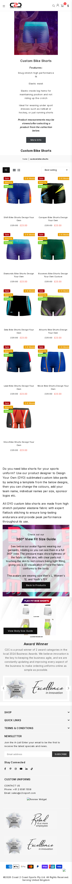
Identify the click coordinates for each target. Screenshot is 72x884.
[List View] (19, 170)
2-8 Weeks (30, 178)
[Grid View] (14, 170)
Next (68, 688)
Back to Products (36, 585)
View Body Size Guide (20, 630)
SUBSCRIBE (61, 754)
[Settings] (67, 5)
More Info (36, 139)
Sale (7, 178)
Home (25, 159)
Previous (3, 688)
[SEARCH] (53, 5)
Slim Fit (8, 182)
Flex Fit (8, 186)
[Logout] (57, 5)
